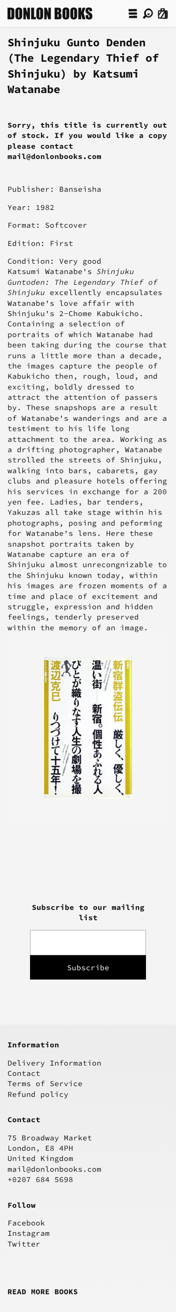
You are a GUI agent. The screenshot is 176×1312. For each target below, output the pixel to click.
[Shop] (132, 13)
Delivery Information (54, 1062)
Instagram (29, 1233)
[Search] (147, 13)
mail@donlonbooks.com (54, 1169)
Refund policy (38, 1094)
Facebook (26, 1222)
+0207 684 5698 (40, 1179)
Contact (24, 1073)
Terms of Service (45, 1083)
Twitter (24, 1243)
